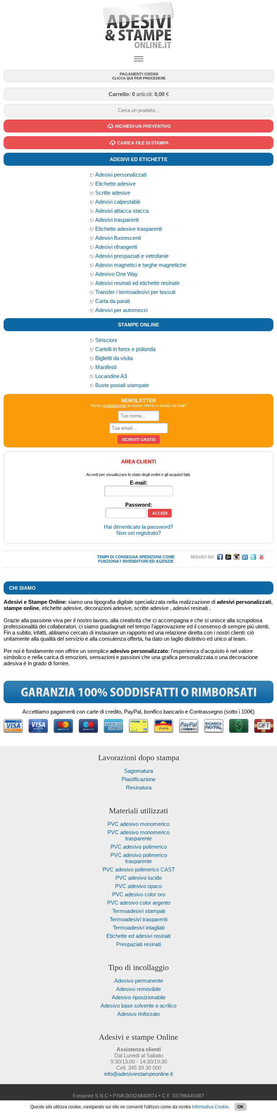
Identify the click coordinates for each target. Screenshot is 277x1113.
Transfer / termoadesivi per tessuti (135, 292)
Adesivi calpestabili (117, 202)
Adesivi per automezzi (121, 310)
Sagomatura (138, 771)
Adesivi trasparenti (117, 220)
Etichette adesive (115, 184)
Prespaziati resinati (138, 944)
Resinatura (138, 787)
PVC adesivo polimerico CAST (138, 869)
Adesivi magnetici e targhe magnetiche (140, 265)
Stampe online (138, 325)
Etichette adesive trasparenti (128, 229)
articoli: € (139, 94)
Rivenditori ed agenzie (148, 561)
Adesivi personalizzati (120, 175)
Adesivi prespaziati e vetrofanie (131, 256)
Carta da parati (112, 301)
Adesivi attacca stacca (122, 211)
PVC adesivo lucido (138, 878)
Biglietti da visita (114, 358)
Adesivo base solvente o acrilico (138, 1005)
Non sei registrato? (138, 533)
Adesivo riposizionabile (139, 997)
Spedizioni (150, 557)
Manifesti (105, 367)
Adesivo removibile (138, 989)
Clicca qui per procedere (139, 76)
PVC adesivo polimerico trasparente (138, 858)
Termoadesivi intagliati (138, 927)
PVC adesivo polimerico (138, 847)
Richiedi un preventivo (143, 126)
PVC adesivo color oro (138, 894)
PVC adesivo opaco (138, 886)
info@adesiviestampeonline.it (138, 1074)
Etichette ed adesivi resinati (138, 936)
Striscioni (106, 340)
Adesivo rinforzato (138, 1014)
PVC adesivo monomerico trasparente (138, 835)
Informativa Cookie (210, 1106)
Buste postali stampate (122, 385)
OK (240, 1106)
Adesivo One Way (116, 274)
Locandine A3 (111, 376)
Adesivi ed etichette (138, 159)
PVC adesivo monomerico (138, 824)
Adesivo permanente (138, 981)
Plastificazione (138, 779)
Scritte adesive (112, 193)
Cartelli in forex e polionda (125, 349)
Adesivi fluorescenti (118, 238)
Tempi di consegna (117, 557)
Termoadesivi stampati (138, 911)
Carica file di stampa (143, 143)
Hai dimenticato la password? (138, 527)
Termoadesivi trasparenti (138, 919)
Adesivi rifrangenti (116, 247)
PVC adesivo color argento (138, 903)
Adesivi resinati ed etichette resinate (137, 283)
